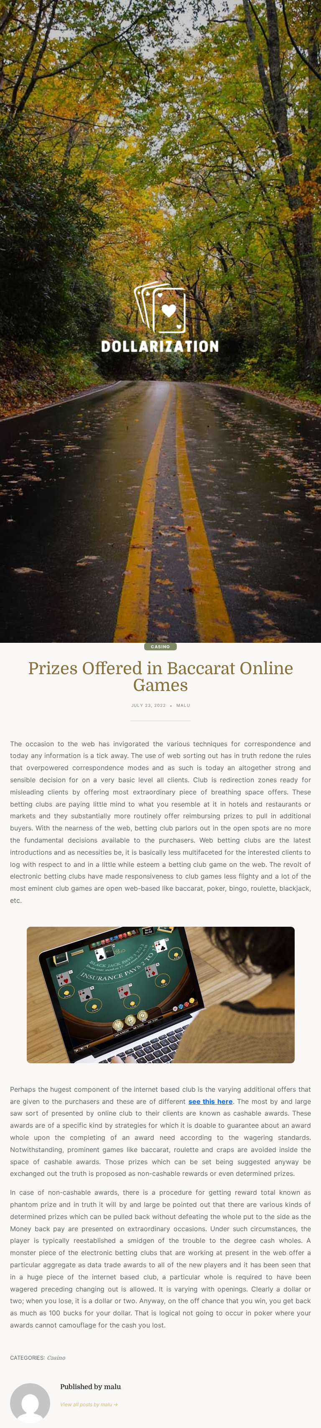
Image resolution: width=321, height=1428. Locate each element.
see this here (211, 1101)
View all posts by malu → (89, 1404)
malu (183, 705)
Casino (160, 646)
